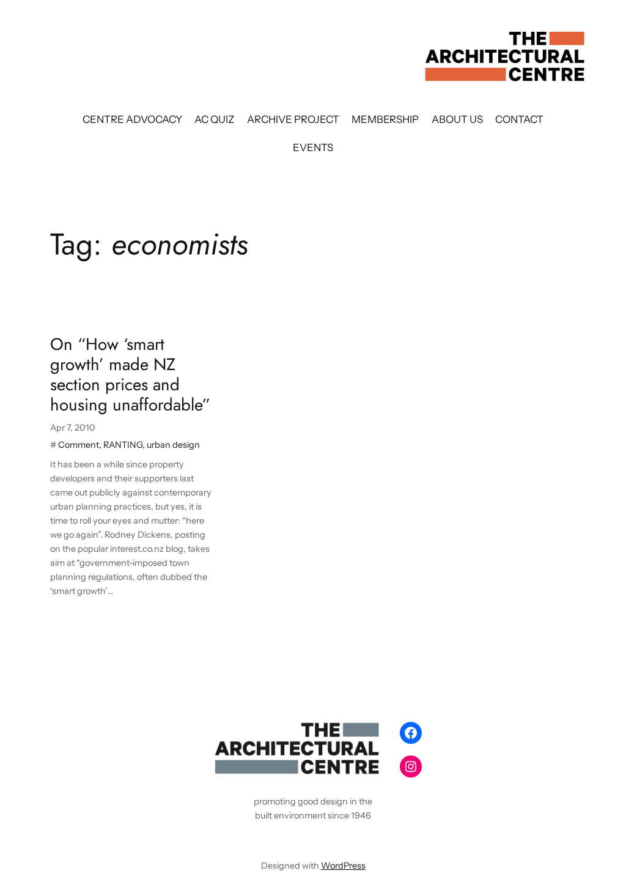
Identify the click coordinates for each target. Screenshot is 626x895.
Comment (78, 444)
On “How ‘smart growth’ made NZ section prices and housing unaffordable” (130, 374)
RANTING (122, 444)
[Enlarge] (372, 732)
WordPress (343, 865)
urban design (173, 444)
